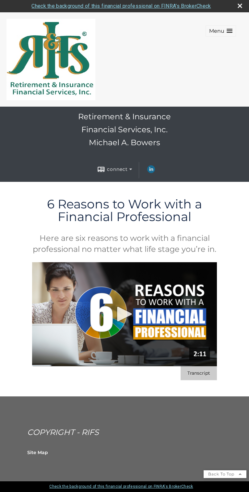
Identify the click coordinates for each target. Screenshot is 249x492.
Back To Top (222, 474)
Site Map (37, 452)
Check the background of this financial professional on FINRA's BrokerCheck (121, 6)
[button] (221, 31)
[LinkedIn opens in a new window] (151, 171)
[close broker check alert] (240, 5)
